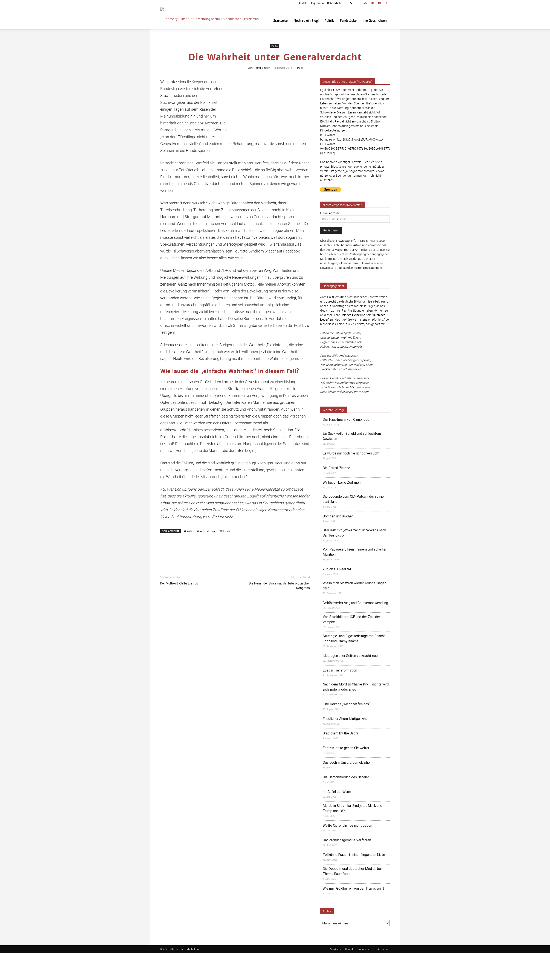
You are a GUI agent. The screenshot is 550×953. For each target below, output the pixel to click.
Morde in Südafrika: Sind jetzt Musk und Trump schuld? (352, 808)
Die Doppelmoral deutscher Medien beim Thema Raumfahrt (353, 871)
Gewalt (188, 531)
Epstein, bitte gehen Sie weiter (346, 748)
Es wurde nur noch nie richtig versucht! (352, 453)
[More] (308, 557)
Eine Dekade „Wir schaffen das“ (346, 704)
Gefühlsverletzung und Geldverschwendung (355, 603)
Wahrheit (225, 531)
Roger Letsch (262, 68)
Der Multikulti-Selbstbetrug (179, 583)
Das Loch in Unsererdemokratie (346, 762)
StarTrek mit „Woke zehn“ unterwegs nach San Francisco (354, 532)
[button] (351, 3)
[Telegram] (379, 3)
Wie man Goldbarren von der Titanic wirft (353, 888)
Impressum (317, 3)
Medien (210, 531)
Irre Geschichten (375, 21)
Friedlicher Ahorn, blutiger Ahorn (346, 719)
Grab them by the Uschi (340, 733)
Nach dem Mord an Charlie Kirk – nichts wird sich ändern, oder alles (356, 686)
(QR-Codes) (327, 153)
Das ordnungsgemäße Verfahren (347, 840)
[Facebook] (358, 3)
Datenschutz (334, 3)
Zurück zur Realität (337, 569)
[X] (386, 3)
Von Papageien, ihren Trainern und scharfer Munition (355, 552)
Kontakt (303, 3)
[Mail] (372, 3)
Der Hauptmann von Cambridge (346, 420)
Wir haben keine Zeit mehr (342, 482)
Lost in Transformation (340, 670)
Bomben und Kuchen (338, 516)
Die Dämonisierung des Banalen (346, 777)
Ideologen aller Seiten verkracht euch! (351, 656)
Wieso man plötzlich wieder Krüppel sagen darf (354, 585)
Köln (199, 531)
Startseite (280, 21)
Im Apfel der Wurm (337, 792)
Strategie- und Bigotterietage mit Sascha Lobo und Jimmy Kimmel (354, 638)
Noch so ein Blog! (306, 21)
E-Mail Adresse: (330, 213)
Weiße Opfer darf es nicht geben (347, 825)
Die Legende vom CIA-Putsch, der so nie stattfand (353, 499)
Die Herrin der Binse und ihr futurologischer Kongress (279, 585)
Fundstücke (348, 21)
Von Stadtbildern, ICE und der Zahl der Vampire (351, 619)
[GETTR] (365, 3)
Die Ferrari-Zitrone (336, 468)
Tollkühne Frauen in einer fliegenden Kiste (354, 855)
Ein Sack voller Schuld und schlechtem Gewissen (352, 436)
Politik (329, 21)
